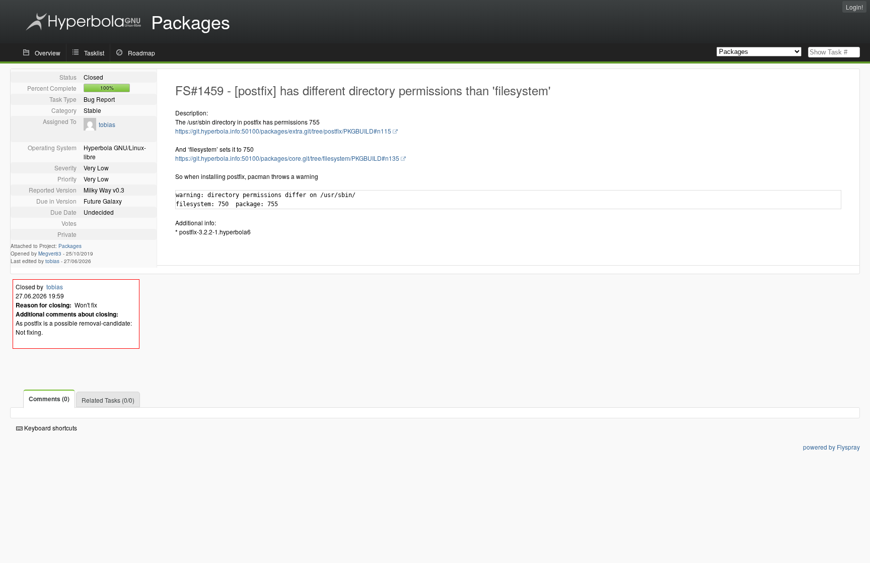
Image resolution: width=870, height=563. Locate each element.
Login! (854, 7)
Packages (70, 245)
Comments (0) (49, 398)
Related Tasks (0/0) (108, 400)
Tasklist (94, 52)
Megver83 (49, 253)
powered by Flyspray (831, 447)
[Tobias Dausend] (90, 127)
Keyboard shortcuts (50, 427)
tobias (107, 124)
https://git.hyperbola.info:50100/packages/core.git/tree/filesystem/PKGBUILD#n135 (287, 158)
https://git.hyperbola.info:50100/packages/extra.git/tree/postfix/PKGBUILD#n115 (283, 131)
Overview (47, 52)
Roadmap (141, 52)
